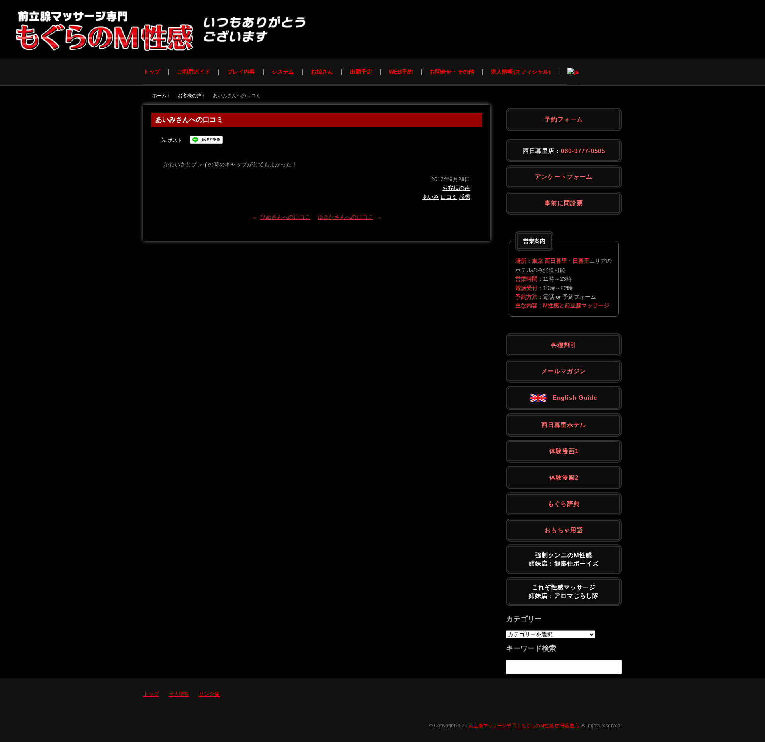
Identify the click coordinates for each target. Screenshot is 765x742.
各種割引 (564, 344)
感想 (464, 197)
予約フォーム (564, 119)
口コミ (449, 197)
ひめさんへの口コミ (285, 217)
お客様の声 (456, 188)
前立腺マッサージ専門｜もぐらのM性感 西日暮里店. (524, 725)
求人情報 (179, 694)
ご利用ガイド (193, 72)
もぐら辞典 (564, 503)
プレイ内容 (241, 72)
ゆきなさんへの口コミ (345, 217)
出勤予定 (361, 72)
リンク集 (209, 694)
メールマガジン (563, 371)
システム (283, 72)
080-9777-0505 (583, 150)
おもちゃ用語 (564, 530)
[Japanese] (573, 72)
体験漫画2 (564, 477)
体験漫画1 (564, 451)
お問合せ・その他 (452, 72)
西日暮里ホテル (563, 424)
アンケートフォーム (563, 176)
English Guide (571, 397)
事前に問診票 (564, 203)
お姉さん (322, 72)
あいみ (430, 197)
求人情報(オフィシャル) (521, 72)
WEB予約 (401, 72)
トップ (151, 72)
